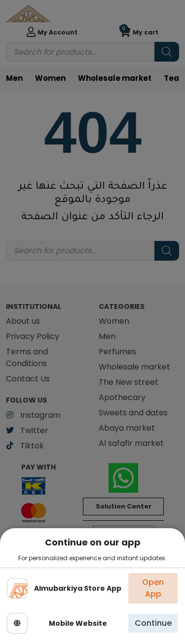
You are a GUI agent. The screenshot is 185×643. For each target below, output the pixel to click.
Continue (153, 623)
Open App (153, 588)
